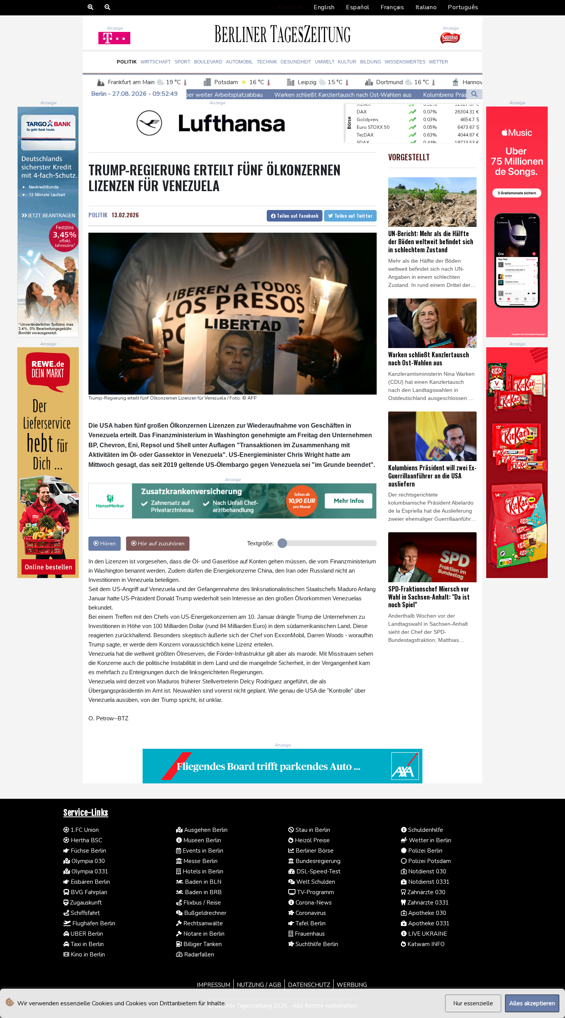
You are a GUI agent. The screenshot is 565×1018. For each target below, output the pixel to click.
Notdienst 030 (426, 871)
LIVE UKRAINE (427, 934)
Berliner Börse (314, 851)
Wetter (438, 62)
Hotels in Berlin (202, 871)
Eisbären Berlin (89, 882)
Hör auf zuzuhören (160, 543)
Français (392, 7)
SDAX (363, 132)
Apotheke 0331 (428, 923)
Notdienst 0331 (428, 882)
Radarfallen (198, 954)
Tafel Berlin (310, 923)
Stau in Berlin (312, 830)
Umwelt (324, 62)
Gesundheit (296, 62)
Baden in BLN (202, 882)
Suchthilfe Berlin (316, 944)
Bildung (370, 62)
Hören (107, 543)
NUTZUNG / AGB (259, 985)
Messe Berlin (200, 861)
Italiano (426, 7)
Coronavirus (310, 913)
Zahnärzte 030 (425, 892)
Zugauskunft (85, 902)
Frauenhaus (309, 934)
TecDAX (365, 124)
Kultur (347, 62)
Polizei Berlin (424, 851)
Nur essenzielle (473, 1003)
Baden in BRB (202, 892)
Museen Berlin (201, 840)
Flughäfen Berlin (93, 923)
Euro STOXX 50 (373, 116)
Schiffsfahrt (84, 913)
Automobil (239, 62)
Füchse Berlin (87, 851)
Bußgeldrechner (204, 913)
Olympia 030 (87, 861)
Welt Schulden (315, 882)
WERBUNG (352, 985)
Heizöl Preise (311, 840)
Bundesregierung (317, 861)
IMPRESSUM (213, 985)
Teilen (297, 215)
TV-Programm (315, 892)
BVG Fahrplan (88, 892)
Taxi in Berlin (86, 944)
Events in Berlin (202, 851)
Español (357, 7)
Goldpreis (368, 109)
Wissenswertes (405, 62)
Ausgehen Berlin (205, 830)
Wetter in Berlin (429, 840)
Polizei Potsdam (429, 861)
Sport (182, 62)
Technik (267, 62)
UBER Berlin (86, 934)
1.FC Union (84, 830)
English (324, 7)
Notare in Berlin (203, 934)
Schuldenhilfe (425, 830)
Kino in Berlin (87, 954)
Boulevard (208, 62)
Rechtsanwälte (202, 923)
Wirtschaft (156, 62)
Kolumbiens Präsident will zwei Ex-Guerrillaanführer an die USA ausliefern (446, 95)
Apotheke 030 (426, 913)
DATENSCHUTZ (309, 985)
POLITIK (97, 214)
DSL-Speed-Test (318, 871)
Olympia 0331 (89, 871)
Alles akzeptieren (532, 1003)
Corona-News (313, 902)
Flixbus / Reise (201, 902)
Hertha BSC (85, 840)
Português (463, 7)
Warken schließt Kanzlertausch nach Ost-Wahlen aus (269, 95)
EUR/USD (367, 140)
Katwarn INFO (425, 944)
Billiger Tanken (202, 944)
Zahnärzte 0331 (427, 902)
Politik (127, 62)
